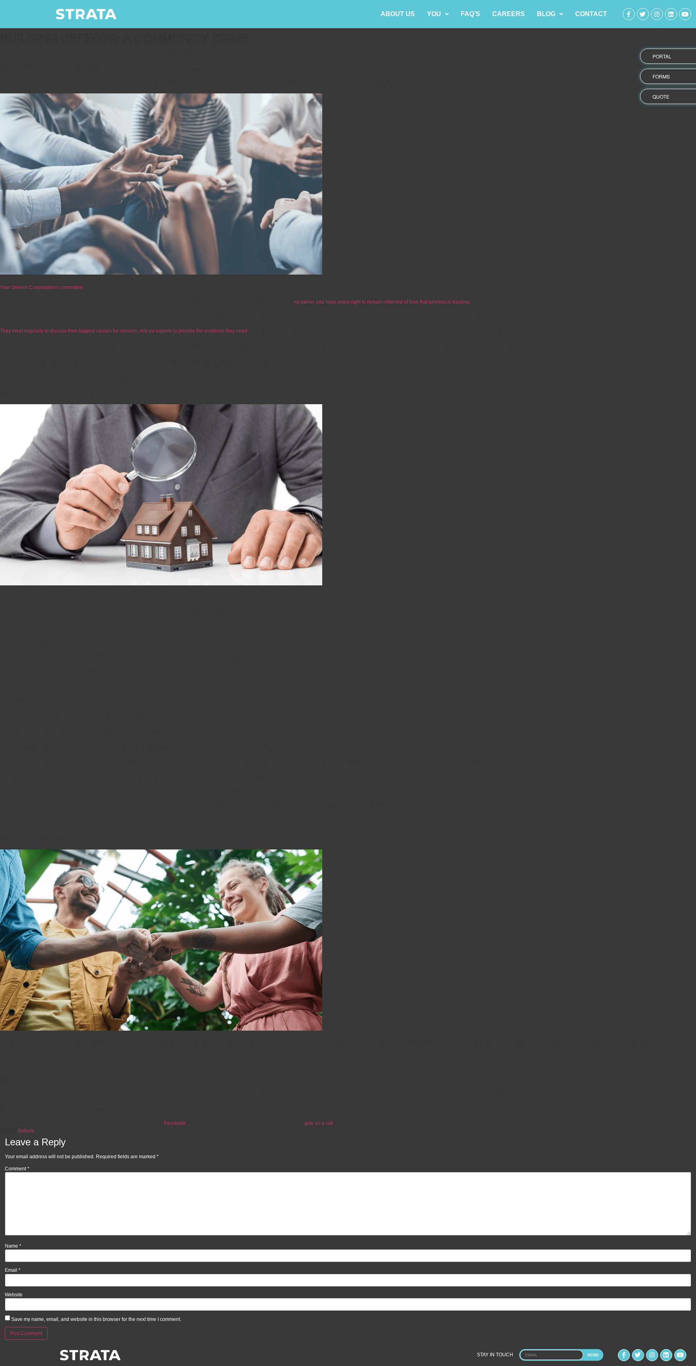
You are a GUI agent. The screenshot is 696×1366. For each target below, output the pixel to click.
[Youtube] (685, 14)
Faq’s (470, 13)
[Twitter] (643, 14)
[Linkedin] (671, 14)
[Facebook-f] (629, 14)
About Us (398, 13)
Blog (546, 13)
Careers (508, 13)
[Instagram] (657, 14)
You (434, 13)
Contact (591, 13)
